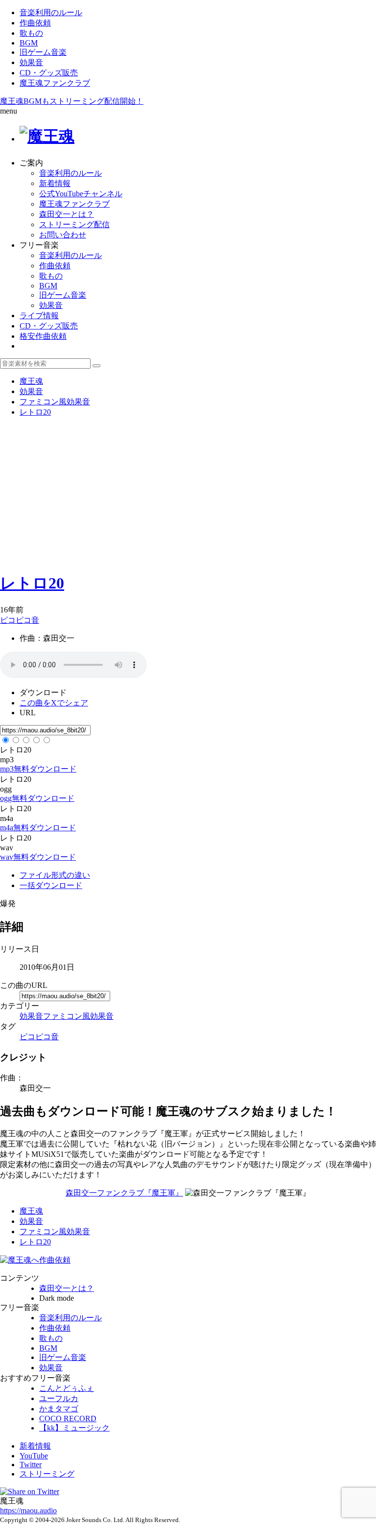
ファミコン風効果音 (78, 1016)
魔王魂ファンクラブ (55, 83)
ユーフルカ (58, 1398)
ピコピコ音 (19, 620)
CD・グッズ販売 (49, 73)
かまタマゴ (58, 1409)
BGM (29, 43)
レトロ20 (32, 583)
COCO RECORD (67, 1418)
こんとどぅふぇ (66, 1388)
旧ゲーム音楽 (43, 52)
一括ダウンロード (51, 885)
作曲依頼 (35, 23)
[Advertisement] (188, 494)
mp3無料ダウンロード (38, 769)
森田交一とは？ (66, 214)
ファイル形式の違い (55, 875)
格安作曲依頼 (43, 336)
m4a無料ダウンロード (38, 827)
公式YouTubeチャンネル (80, 193)
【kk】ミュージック (74, 1428)
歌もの (31, 33)
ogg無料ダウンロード (37, 798)
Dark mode (56, 1298)
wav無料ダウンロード (38, 857)
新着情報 (54, 183)
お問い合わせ (62, 235)
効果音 (31, 62)
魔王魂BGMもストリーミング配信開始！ (71, 101)
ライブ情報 (39, 315)
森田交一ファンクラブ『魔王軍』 (124, 1193)
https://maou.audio (28, 1510)
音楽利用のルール (51, 12)
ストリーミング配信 (74, 224)
